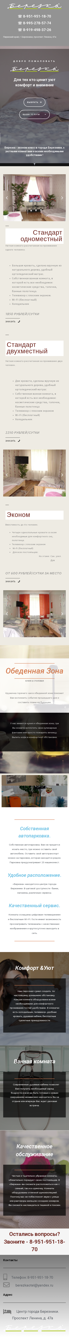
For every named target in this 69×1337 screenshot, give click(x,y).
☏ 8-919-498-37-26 (34, 30)
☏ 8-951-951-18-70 (34, 16)
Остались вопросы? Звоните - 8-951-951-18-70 (34, 1241)
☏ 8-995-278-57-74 (34, 23)
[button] (35, 102)
